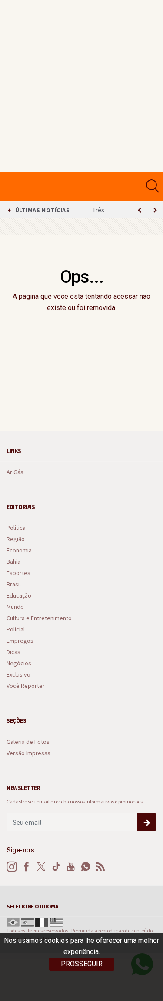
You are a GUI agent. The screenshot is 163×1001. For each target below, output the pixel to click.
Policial (16, 629)
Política (16, 528)
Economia (19, 550)
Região (16, 539)
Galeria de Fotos (28, 742)
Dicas (13, 652)
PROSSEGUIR (82, 964)
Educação (19, 595)
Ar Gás (15, 472)
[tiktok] (56, 867)
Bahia (13, 561)
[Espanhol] (27, 921)
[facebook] (26, 867)
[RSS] (100, 867)
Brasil (14, 584)
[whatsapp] (85, 867)
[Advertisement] (81, 85)
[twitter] (41, 867)
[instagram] (12, 867)
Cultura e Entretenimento (39, 618)
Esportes (18, 573)
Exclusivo (18, 674)
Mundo (15, 607)
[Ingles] (56, 921)
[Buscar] (153, 186)
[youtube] (71, 867)
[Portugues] (13, 921)
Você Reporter (26, 686)
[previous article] (155, 210)
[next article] (139, 210)
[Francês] (41, 921)
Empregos (20, 640)
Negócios (19, 663)
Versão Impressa (28, 753)
